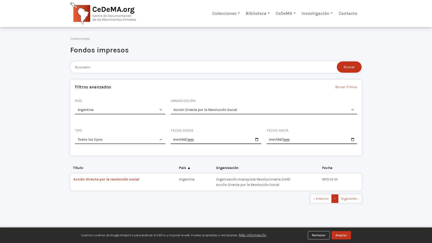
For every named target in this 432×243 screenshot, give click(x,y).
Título (78, 168)
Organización (227, 168)
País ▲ (185, 168)
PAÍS (78, 101)
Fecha (327, 168)
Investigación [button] (315, 13)
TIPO (78, 130)
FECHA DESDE (182, 130)
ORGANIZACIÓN (183, 101)
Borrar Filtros (346, 87)
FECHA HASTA (277, 130)
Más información (252, 235)
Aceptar (341, 235)
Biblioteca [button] (256, 13)
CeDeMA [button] (284, 13)
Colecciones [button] (224, 13)
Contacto (348, 13)
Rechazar (319, 235)
